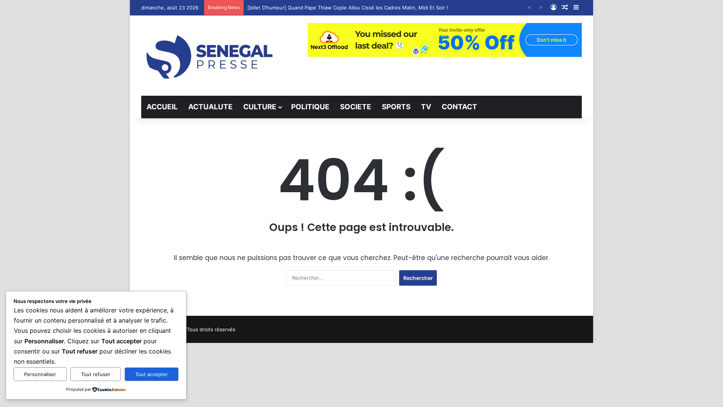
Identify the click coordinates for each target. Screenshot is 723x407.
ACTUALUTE (210, 107)
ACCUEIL (162, 107)
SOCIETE (355, 107)
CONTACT (459, 107)
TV (426, 107)
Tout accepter (151, 374)
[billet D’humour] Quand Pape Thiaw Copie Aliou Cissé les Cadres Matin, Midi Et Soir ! (347, 8)
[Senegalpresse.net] (211, 56)
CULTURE (259, 107)
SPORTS (396, 107)
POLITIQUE (310, 107)
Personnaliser (40, 374)
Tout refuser (95, 374)
